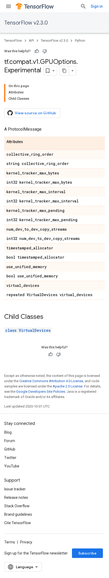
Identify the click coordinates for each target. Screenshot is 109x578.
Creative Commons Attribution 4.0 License (51, 381)
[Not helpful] (45, 51)
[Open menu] (8, 6)
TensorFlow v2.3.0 (26, 23)
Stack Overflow (17, 506)
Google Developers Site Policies (40, 392)
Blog (8, 432)
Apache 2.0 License (68, 386)
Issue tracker (15, 489)
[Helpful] (37, 51)
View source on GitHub (35, 113)
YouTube (11, 466)
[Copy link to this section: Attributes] (28, 142)
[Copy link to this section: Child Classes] (48, 317)
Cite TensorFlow (17, 523)
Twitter (10, 458)
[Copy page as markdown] (64, 70)
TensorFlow (13, 40)
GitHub (9, 449)
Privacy (26, 542)
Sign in (97, 6)
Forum (9, 441)
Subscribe (87, 553)
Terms (9, 542)
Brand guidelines (18, 514)
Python (80, 40)
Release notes (16, 497)
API (31, 40)
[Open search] (83, 6)
